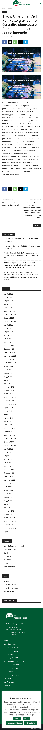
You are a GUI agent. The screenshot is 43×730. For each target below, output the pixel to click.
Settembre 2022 (10, 445)
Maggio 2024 (8, 376)
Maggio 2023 (8, 418)
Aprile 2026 (8, 304)
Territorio (7, 563)
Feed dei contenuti (11, 584)
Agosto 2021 (8, 490)
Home (4, 9)
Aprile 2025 (8, 339)
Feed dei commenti (11, 588)
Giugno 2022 (8, 456)
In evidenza (8, 560)
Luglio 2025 (8, 328)
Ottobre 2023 (9, 401)
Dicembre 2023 (9, 394)
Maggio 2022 (8, 459)
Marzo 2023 (8, 425)
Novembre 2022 (10, 438)
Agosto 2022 (8, 449)
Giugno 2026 (8, 301)
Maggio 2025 (8, 335)
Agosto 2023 (8, 407)
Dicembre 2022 (9, 435)
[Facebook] (4, 42)
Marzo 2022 (8, 466)
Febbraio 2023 (9, 428)
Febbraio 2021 (9, 511)
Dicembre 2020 (9, 518)
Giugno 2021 (8, 497)
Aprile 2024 (8, 380)
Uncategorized (9, 567)
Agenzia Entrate (10, 549)
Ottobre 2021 (9, 483)
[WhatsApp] (15, 42)
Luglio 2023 (8, 411)
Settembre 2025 (10, 321)
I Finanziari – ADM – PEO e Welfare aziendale (11, 204)
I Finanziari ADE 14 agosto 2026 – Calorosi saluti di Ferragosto (22, 240)
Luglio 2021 (8, 494)
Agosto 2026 (8, 294)
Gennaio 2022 (9, 473)
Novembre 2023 (10, 397)
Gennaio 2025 (9, 349)
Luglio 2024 (8, 370)
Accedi (6, 581)
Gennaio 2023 (9, 432)
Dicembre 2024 (9, 352)
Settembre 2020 (10, 528)
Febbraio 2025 (9, 345)
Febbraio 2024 (9, 387)
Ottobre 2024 (9, 359)
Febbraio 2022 (9, 469)
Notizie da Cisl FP (10, 601)
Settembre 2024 (10, 363)
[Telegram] (25, 42)
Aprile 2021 (8, 504)
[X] (10, 42)
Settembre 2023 (10, 404)
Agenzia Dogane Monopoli (14, 546)
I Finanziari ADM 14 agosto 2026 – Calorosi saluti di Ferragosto (22, 247)
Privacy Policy (30, 723)
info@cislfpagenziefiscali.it (18, 624)
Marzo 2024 (8, 383)
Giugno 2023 (8, 414)
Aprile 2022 (8, 463)
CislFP (10, 9)
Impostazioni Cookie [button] (15, 723)
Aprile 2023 (8, 421)
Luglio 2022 (8, 452)
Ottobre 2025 (9, 318)
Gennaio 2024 (9, 390)
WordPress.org (9, 591)
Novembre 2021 (10, 480)
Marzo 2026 (8, 308)
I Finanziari (8, 556)
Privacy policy (36, 728)
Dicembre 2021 (9, 476)
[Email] (20, 42)
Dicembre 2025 (9, 311)
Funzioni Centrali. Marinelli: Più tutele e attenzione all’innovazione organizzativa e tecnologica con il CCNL (21, 255)
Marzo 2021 (8, 507)
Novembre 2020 (10, 521)
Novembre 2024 (10, 356)
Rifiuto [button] (26, 718)
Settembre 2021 (10, 487)
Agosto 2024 (8, 366)
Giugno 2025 (8, 332)
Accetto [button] (17, 718)
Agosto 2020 (8, 531)
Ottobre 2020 (9, 525)
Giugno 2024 (8, 373)
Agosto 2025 (8, 325)
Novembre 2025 (10, 314)
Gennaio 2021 (9, 514)
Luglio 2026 (8, 297)
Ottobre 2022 (9, 442)
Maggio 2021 (8, 500)
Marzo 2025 (8, 342)
